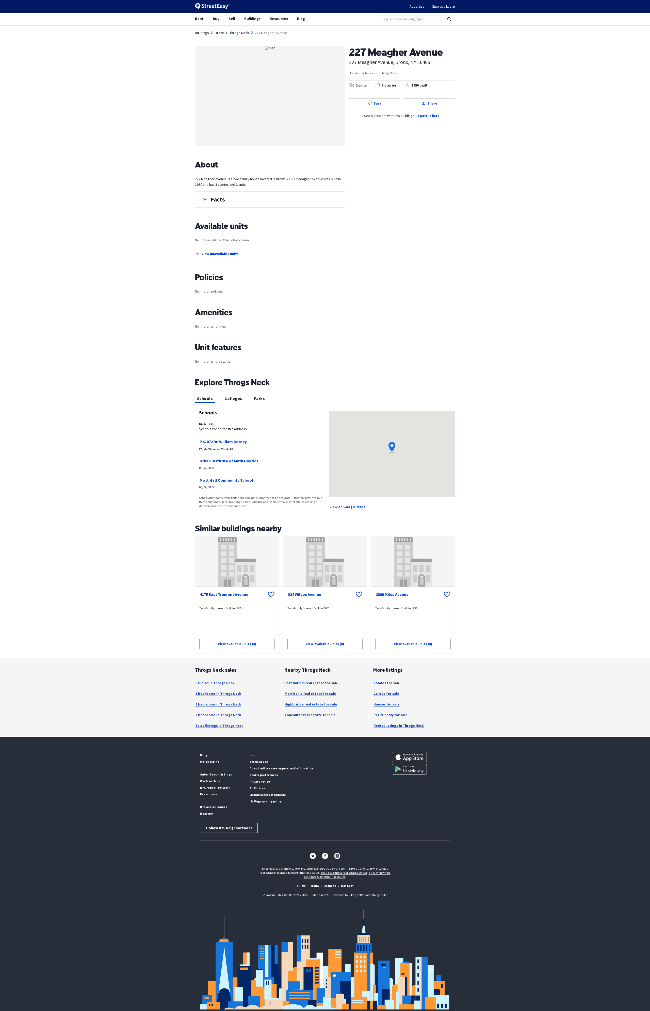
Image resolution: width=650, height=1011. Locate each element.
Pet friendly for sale (390, 715)
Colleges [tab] (233, 398)
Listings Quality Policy (266, 801)
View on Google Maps (347, 506)
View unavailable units (220, 253)
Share (432, 103)
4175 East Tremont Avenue (224, 594)
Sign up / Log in (443, 6)
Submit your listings (216, 774)
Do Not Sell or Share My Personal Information (281, 768)
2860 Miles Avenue (392, 594)
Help (253, 755)
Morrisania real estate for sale (310, 693)
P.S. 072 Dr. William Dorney (223, 441)
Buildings (252, 18)
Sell (232, 18)
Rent (199, 18)
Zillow (301, 886)
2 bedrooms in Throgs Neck (218, 704)
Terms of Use (259, 762)
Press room (208, 794)
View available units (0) (237, 644)
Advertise (417, 6)
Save (378, 103)
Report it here (427, 115)
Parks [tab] (259, 398)
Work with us (210, 781)
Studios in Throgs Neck (215, 683)
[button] (270, 199)
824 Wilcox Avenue (304, 594)
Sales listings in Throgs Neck (219, 725)
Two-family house (361, 73)
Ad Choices (257, 788)
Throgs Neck (239, 32)
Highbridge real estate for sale (311, 704)
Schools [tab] (205, 398)
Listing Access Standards (268, 795)
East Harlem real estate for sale (311, 683)
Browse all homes (214, 807)
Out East (347, 886)
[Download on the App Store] (409, 757)
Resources (279, 18)
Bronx (219, 32)
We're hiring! (210, 762)
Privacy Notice (260, 781)
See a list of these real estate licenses (344, 872)
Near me (206, 813)
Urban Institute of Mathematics (229, 460)
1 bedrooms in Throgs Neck (218, 693)
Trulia (314, 886)
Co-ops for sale (386, 693)
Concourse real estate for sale (310, 715)
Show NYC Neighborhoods (228, 827)
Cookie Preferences (264, 775)
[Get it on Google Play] (409, 769)
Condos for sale (386, 683)
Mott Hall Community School (226, 480)
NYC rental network (215, 787)
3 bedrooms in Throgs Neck (218, 715)
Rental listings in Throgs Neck (398, 725)
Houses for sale (386, 704)
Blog (301, 18)
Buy (216, 18)
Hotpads (330, 886)
